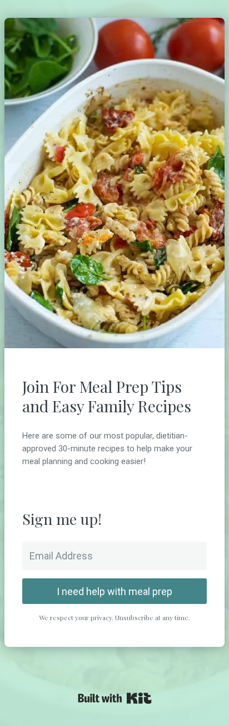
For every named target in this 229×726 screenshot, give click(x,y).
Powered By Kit (115, 698)
